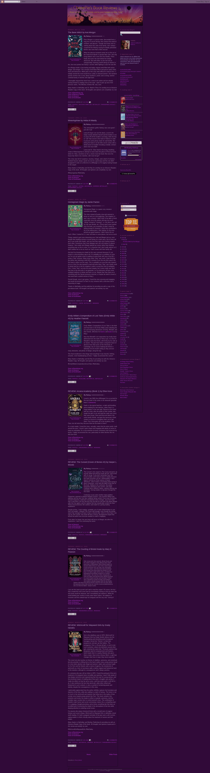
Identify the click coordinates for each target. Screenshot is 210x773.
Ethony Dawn (130, 135)
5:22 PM (85, 376)
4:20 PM (85, 445)
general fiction (124, 325)
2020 (123, 253)
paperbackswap (124, 81)
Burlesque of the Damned (127, 390)
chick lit (122, 320)
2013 (123, 268)
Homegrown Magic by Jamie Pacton (83, 202)
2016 (123, 262)
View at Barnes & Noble (76, 94)
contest (122, 333)
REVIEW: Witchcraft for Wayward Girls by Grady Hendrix (89, 626)
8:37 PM (85, 608)
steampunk (123, 318)
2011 (123, 272)
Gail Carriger (130, 127)
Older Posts (113, 754)
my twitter (122, 73)
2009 (123, 277)
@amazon (91, 402)
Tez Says (122, 382)
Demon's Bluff (129, 97)
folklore (82, 378)
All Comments (126, 209)
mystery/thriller (85, 104)
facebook (122, 352)
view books (138, 159)
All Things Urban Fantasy (127, 361)
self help (122, 348)
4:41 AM (85, 740)
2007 (123, 281)
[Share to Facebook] (75, 109)
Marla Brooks (130, 110)
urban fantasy (124, 303)
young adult (123, 299)
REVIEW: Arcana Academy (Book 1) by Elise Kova (90, 391)
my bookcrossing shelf (126, 77)
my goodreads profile (126, 75)
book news (123, 346)
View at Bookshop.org (75, 93)
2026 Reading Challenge (131, 148)
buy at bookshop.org (75, 59)
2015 (123, 264)
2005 (123, 286)
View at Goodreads (74, 97)
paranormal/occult (108, 104)
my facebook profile (125, 69)
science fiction (124, 310)
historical (88, 186)
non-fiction (123, 331)
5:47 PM (85, 300)
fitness (122, 354)
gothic (81, 186)
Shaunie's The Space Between (128, 378)
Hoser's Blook (124, 369)
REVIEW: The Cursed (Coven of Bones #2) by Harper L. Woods (92, 463)
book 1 (102, 332)
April (124, 244)
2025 (123, 247)
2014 (123, 266)
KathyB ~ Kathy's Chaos (126, 371)
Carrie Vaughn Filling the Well (128, 391)
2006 (123, 283)
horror (96, 186)
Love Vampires (124, 373)
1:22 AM (85, 183)
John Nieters (130, 120)
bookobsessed (124, 79)
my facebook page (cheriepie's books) (130, 71)
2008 (123, 279)
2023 (123, 251)
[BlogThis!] (71, 109)
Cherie (129, 150)
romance (71, 106)
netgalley (96, 104)
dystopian (122, 322)
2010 (123, 275)
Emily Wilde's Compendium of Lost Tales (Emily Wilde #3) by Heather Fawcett (91, 317)
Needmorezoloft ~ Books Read (128, 374)
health (121, 339)
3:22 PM (85, 102)
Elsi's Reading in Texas (126, 367)
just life (122, 340)
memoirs (122, 344)
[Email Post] (89, 102)
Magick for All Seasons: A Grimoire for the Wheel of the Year (133, 107)
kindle (121, 342)
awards (122, 350)
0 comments (113, 102)
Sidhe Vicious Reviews (126, 380)
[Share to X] (73, 109)
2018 (123, 257)
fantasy (75, 104)
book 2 (110, 332)
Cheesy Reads (124, 365)
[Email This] (69, 109)
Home (89, 754)
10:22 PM (86, 532)
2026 (123, 237)
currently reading (131, 95)
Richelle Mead (124, 395)
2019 (123, 255)
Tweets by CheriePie (125, 170)
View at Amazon (73, 96)
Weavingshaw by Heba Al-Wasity (82, 120)
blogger (108, 770)
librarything (123, 84)
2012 (123, 270)
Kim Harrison (130, 99)
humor (122, 314)
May (124, 239)
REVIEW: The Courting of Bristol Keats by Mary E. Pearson (90, 550)
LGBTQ (81, 303)
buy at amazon (75, 60)
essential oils (123, 337)
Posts (124, 206)
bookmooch (123, 82)
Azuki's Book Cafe (125, 363)
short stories (123, 316)
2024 (123, 249)
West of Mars (123, 397)
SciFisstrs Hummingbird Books (128, 376)
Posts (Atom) (78, 760)
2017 (123, 260)
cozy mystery (123, 312)
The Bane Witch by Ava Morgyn (81, 32)
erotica (75, 534)
